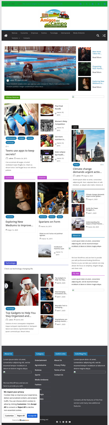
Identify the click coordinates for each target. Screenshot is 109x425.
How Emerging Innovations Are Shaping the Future (60, 293)
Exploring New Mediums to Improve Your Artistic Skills (98, 82)
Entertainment (11, 138)
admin (12, 80)
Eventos (44, 33)
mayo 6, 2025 (88, 176)
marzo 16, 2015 (47, 239)
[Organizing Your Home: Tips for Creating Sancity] (84, 69)
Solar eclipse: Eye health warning (60, 153)
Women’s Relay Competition (61, 122)
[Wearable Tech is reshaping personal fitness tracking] (47, 307)
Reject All (21, 415)
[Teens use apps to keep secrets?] (21, 119)
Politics (76, 165)
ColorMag (41, 420)
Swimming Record (19, 76)
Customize (9, 415)
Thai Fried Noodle (59, 107)
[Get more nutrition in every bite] (47, 140)
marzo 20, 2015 (60, 113)
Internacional (65, 33)
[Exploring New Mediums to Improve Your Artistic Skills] (84, 84)
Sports (60, 217)
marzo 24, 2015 (22, 80)
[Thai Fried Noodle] (47, 110)
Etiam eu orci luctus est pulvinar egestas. (51, 234)
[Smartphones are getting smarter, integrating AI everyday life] (47, 321)
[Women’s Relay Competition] (47, 125)
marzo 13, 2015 (59, 253)
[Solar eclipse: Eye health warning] (47, 156)
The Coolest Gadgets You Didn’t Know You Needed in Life (42, 4)
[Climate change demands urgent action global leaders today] (88, 146)
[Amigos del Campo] (6, 35)
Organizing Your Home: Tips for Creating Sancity (97, 67)
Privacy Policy (59, 365)
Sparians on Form (49, 221)
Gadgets (21, 138)
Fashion (38, 384)
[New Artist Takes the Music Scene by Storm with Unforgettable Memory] (84, 54)
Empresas (34, 33)
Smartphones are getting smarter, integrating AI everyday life (61, 320)
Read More (97, 57)
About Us (58, 360)
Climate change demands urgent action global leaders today (87, 170)
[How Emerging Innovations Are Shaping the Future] (47, 294)
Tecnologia (54, 33)
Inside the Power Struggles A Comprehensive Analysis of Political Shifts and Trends (94, 209)
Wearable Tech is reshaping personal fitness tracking (61, 306)
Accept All (32, 415)
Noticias (14, 33)
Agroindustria (40, 365)
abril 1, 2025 (61, 324)
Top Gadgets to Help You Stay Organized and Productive (21, 314)
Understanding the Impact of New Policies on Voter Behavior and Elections (95, 223)
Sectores (15, 38)
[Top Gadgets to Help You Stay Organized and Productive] (21, 290)
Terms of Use (59, 370)
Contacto (26, 38)
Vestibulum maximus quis (59, 248)
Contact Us (58, 375)
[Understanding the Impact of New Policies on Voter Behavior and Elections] (78, 224)
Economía (24, 33)
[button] (19, 38)
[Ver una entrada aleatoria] (104, 35)
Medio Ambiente (79, 33)
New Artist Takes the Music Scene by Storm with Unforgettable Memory (98, 53)
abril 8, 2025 (20, 320)
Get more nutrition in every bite (59, 138)
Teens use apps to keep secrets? (20, 152)
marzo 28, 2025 (93, 227)
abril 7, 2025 (61, 297)
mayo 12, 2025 (13, 230)
